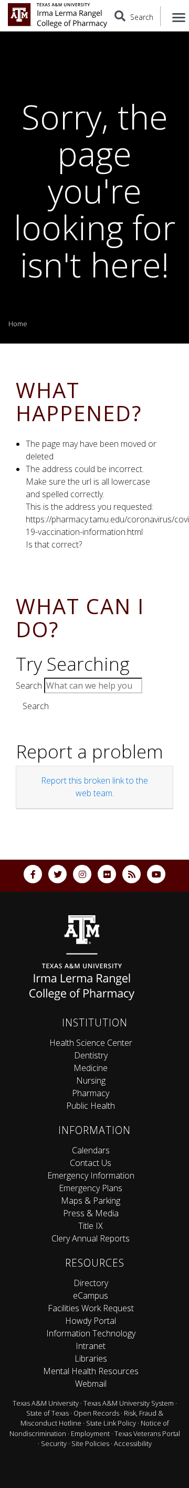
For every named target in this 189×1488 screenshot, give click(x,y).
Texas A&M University (46, 1403)
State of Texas (47, 1413)
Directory (91, 1283)
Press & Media (91, 1213)
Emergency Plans (90, 1188)
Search (29, 685)
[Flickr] (107, 874)
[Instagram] (82, 874)
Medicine (91, 1068)
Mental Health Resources (91, 1371)
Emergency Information (90, 1175)
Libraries (91, 1358)
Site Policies (90, 1443)
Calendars (91, 1150)
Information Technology (90, 1333)
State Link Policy (111, 1423)
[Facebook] (33, 874)
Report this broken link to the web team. (94, 787)
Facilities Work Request (91, 1308)
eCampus (90, 1295)
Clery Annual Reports (90, 1238)
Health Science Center (90, 1042)
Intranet (91, 1346)
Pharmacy (90, 1093)
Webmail (91, 1383)
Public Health (90, 1105)
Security (54, 1443)
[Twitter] (57, 874)
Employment (90, 1433)
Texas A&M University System (128, 1403)
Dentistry (91, 1055)
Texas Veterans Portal (147, 1433)
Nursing (91, 1080)
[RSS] (131, 874)
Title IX (90, 1226)
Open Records (96, 1413)
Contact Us (90, 1163)
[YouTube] (156, 874)
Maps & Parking (90, 1200)
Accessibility (133, 1443)
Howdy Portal (90, 1320)
